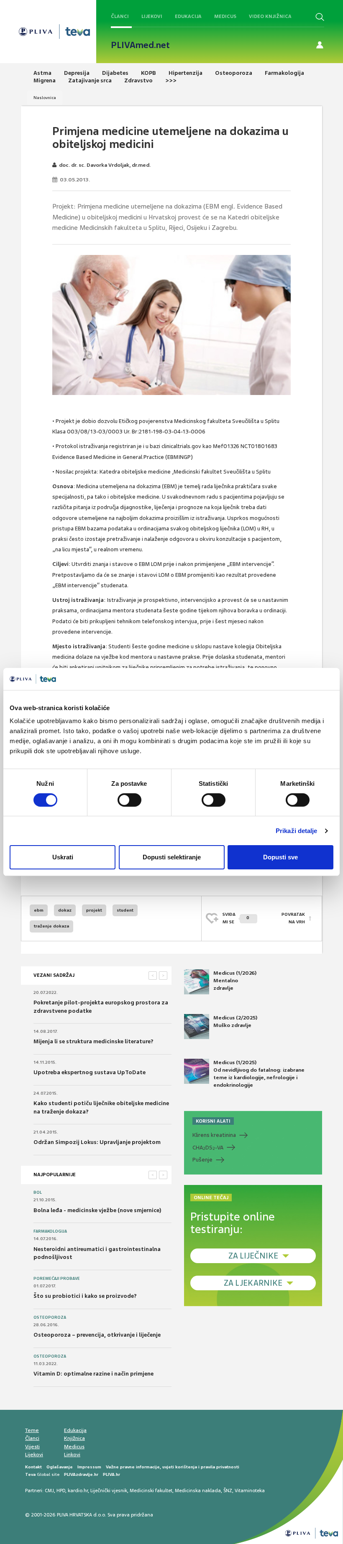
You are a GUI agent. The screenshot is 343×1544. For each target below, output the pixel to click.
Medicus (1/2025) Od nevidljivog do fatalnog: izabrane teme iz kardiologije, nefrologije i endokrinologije (259, 1074)
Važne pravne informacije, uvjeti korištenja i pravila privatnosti (172, 1467)
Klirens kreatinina (214, 1135)
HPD (60, 1490)
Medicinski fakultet (151, 1490)
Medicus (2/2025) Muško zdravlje (235, 1021)
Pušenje (202, 1159)
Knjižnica (74, 1438)
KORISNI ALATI (213, 1121)
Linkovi (72, 1454)
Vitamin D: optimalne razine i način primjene (93, 1373)
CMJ (49, 1490)
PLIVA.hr (111, 1474)
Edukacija (188, 16)
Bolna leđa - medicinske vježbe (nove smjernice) (97, 1210)
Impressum (89, 1467)
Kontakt (33, 1467)
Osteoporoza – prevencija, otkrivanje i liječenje (97, 1334)
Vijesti (32, 1446)
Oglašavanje (59, 1467)
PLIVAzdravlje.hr (81, 1474)
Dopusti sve (280, 857)
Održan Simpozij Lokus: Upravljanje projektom (97, 1142)
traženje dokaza (51, 926)
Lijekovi (151, 16)
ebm (39, 910)
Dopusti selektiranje (172, 857)
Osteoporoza (49, 1317)
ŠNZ (227, 1490)
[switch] (129, 800)
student (125, 910)
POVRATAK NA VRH (293, 918)
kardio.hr (78, 1490)
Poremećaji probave (56, 1278)
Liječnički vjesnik (108, 1490)
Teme (32, 1430)
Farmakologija (50, 1231)
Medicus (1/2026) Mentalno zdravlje (234, 980)
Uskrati (62, 857)
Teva (30, 1474)
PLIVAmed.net (140, 45)
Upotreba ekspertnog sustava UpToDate (89, 1072)
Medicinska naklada (198, 1490)
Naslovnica (44, 97)
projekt (94, 910)
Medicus (225, 16)
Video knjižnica (270, 16)
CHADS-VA (207, 1148)
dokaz (65, 910)
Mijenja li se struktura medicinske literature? (93, 1041)
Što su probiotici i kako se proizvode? (85, 1295)
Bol (37, 1192)
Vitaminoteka (250, 1490)
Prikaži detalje (296, 830)
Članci (120, 16)
